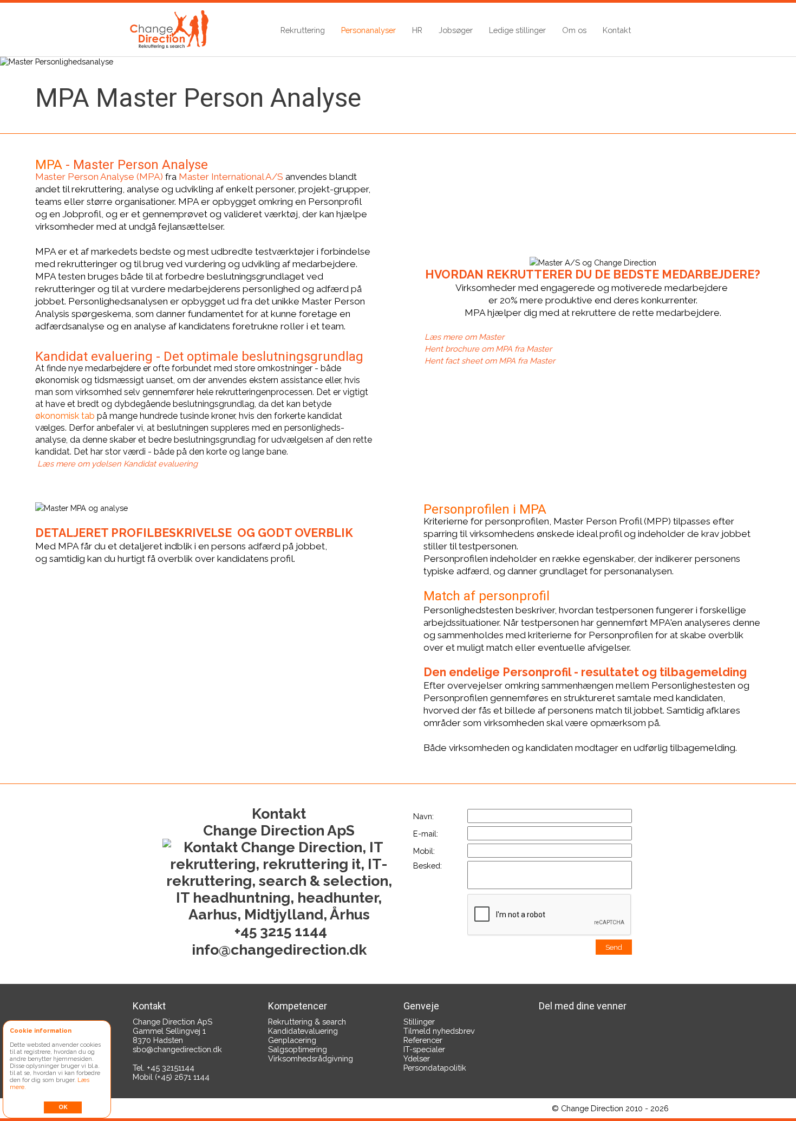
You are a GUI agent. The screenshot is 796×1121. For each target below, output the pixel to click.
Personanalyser (368, 30)
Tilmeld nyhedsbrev (439, 1030)
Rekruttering (302, 30)
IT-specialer (424, 1049)
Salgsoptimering (297, 1049)
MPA (48, 164)
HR (417, 30)
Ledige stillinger (517, 30)
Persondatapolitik (434, 1067)
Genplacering (292, 1040)
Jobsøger (456, 30)
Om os (574, 30)
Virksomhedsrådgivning (310, 1058)
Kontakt (617, 30)
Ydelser (416, 1058)
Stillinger (419, 1021)
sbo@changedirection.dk (177, 1049)
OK (63, 1107)
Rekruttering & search (307, 1021)
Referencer (422, 1040)
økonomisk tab (65, 416)
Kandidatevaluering (303, 1030)
